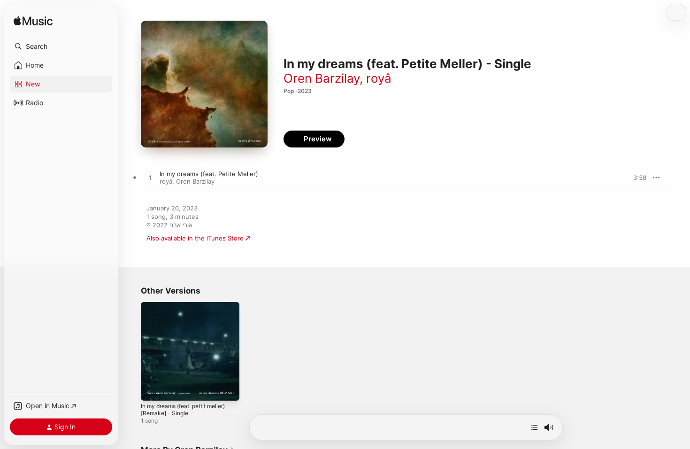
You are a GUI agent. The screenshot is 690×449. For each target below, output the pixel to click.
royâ (378, 78)
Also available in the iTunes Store (195, 238)
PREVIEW (636, 177)
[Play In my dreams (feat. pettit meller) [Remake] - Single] (153, 389)
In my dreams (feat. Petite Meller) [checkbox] (209, 174)
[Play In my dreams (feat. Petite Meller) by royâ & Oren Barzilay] (150, 178)
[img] (33, 21)
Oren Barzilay (322, 78)
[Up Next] (534, 427)
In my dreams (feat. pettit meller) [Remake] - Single (189, 309)
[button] (61, 46)
